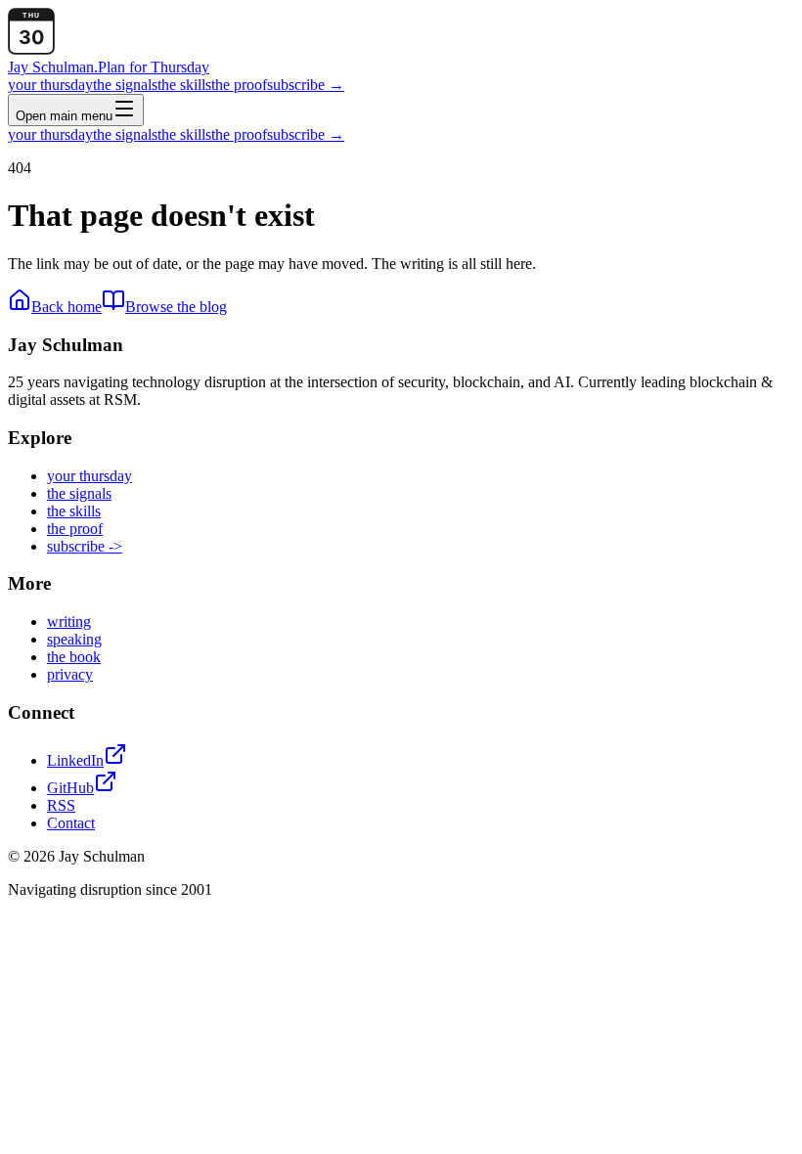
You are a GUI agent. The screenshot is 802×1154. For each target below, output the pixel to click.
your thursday (50, 84)
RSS (61, 805)
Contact (71, 823)
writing (69, 621)
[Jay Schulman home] (31, 49)
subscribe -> (84, 546)
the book (74, 656)
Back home (66, 306)
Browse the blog (176, 306)
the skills (184, 84)
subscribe (305, 84)
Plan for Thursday (153, 67)
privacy (70, 674)
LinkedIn (75, 760)
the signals (125, 84)
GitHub (70, 787)
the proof (239, 84)
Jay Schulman (53, 67)
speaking (74, 639)
